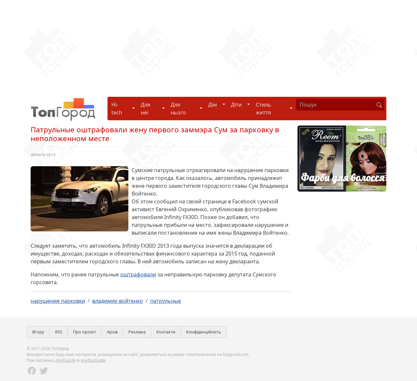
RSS (58, 332)
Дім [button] (212, 104)
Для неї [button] (145, 108)
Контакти (165, 332)
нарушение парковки (58, 300)
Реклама (137, 332)
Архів (112, 332)
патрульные (165, 300)
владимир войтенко (117, 300)
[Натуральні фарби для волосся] (341, 158)
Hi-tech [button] (116, 108)
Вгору (38, 332)
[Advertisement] (195, 45)
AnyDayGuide (93, 360)
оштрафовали (138, 274)
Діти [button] (236, 104)
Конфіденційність (203, 332)
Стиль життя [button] (263, 108)
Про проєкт (84, 332)
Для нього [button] (178, 108)
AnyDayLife (65, 360)
